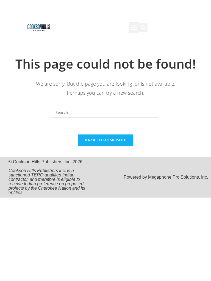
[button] (134, 27)
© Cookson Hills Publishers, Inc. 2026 (47, 177)
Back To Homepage (105, 139)
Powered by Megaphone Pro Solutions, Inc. (166, 177)
